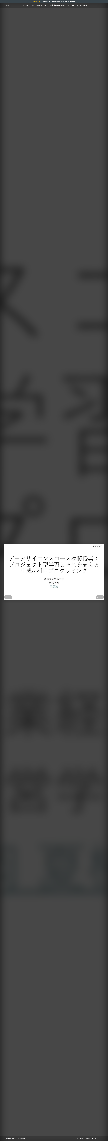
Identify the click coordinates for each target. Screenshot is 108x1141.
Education (81, 1138)
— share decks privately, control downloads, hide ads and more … (54, 1)
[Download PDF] (101, 1138)
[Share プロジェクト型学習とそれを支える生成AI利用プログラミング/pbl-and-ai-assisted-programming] (92, 1138)
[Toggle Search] (99, 5)
